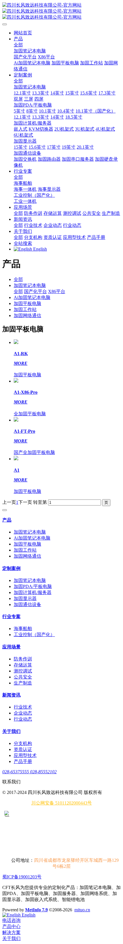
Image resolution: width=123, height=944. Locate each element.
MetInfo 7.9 (36, 909)
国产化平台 (35, 291)
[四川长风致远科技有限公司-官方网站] (61, 11)
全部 (18, 44)
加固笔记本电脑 (30, 285)
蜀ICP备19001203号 (21, 876)
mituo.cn (82, 909)
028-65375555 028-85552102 (29, 771)
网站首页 (23, 32)
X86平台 (56, 291)
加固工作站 (25, 309)
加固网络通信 (27, 315)
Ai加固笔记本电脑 (32, 297)
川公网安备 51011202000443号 (61, 803)
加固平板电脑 (27, 303)
